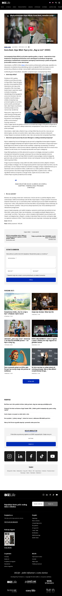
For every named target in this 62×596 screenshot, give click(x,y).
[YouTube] (52, 456)
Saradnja (6, 556)
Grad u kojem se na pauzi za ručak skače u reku (16, 414)
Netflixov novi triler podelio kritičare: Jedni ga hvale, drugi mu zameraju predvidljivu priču (28, 404)
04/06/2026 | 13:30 (36, 373)
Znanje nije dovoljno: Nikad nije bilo (43, 312)
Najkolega (34, 518)
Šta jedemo (35, 525)
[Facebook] (31, 456)
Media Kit (6, 559)
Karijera (31, 7)
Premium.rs (21, 577)
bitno (14, 471)
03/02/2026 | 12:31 (36, 345)
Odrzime (44, 471)
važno (27, 473)
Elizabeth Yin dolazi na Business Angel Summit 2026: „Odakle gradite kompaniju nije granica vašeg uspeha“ (30, 409)
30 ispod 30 (9, 471)
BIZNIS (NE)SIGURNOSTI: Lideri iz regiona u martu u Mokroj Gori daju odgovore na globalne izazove (44, 340)
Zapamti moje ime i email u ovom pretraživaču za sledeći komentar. (26, 275)
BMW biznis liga (36, 535)
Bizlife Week (35, 537)
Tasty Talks (35, 530)
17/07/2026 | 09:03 (8, 345)
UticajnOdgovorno (37, 523)
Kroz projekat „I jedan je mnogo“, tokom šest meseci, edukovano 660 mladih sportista (27, 418)
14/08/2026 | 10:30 (8, 373)
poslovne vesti (50, 471)
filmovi (30, 471)
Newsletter (7, 564)
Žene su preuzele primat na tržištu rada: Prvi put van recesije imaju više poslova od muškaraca (17, 369)
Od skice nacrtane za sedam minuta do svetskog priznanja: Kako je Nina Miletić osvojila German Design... (44, 369)
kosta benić (35, 232)
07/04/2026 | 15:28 (8, 316)
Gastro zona (52, 7)
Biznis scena (7, 47)
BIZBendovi (35, 533)
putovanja (22, 473)
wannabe (32, 473)
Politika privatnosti (37, 564)
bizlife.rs (37, 577)
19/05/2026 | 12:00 (36, 314)
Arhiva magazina (8, 566)
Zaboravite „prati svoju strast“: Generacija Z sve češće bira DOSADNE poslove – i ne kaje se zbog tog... (17, 340)
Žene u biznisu (36, 520)
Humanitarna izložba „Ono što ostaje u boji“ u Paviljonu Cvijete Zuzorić (16, 313)
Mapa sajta (35, 561)
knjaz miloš (27, 232)
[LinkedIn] (20, 456)
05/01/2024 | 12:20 (23, 47)
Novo (2, 7)
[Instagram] (9, 456)
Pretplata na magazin (9, 561)
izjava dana (38, 471)
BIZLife (16, 47)
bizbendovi (19, 471)
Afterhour (37, 7)
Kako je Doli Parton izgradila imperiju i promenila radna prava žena (22, 422)
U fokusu (8, 7)
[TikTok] (42, 456)
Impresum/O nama (37, 556)
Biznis (14, 7)
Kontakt (34, 559)
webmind (38, 473)
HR (33, 471)
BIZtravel (44, 7)
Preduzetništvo (22, 7)
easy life (25, 471)
